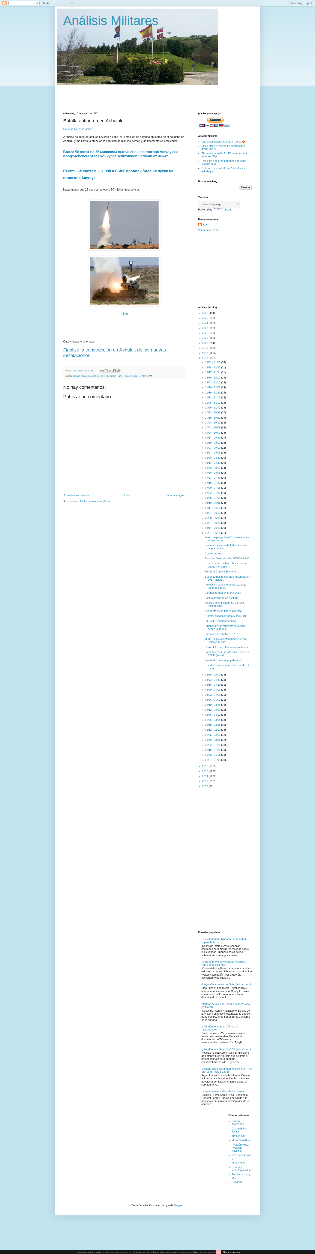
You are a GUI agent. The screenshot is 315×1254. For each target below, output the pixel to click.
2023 (205, 328)
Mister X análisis (241, 1140)
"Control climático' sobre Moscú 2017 (226, 615)
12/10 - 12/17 (213, 377)
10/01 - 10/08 (213, 427)
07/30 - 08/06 (213, 472)
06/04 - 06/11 (213, 512)
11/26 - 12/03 (213, 387)
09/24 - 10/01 (213, 432)
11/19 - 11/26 (213, 392)
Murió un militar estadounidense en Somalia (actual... (225, 641)
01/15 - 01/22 (213, 749)
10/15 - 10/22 (213, 417)
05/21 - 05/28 (213, 522)
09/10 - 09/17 (213, 442)
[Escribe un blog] (106, 371)
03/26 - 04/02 (213, 699)
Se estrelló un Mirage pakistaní (223, 660)
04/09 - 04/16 (213, 689)
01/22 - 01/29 (213, 744)
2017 (205, 358)
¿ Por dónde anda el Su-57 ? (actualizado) (226, 1049)
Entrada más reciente (76, 495)
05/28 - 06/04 (213, 518)
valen (205, 224)
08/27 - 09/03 (213, 452)
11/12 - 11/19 (213, 397)
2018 (205, 353)
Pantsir (127, 376)
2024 (205, 322)
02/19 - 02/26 (213, 724)
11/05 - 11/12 (213, 402)
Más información (231, 1252)
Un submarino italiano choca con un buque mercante (226, 565)
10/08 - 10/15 (213, 422)
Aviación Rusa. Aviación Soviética (240, 1147)
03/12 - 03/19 (213, 709)
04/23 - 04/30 (213, 679)
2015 (205, 771)
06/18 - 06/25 (213, 502)
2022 (205, 333)
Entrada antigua (175, 495)
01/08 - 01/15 (213, 754)
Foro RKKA (238, 1162)
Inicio (127, 495)
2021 (205, 337)
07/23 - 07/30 (213, 477)
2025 (205, 318)
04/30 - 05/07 (213, 674)
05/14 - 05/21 (213, 527)
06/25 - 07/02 (213, 497)
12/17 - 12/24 (213, 372)
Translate (226, 209)
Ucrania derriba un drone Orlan (223, 592)
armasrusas (238, 1135)
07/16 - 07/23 (213, 482)
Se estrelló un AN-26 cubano (221, 571)
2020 (205, 343)
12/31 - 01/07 (213, 362)
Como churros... (214, 553)
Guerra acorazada (238, 1123)
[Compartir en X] (110, 371)
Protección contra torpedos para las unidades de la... (225, 586)
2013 (205, 781)
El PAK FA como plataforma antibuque (227, 647)
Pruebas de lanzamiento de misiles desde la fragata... (225, 628)
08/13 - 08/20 (213, 462)
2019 (205, 348)
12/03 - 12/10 (213, 382)
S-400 (143, 376)
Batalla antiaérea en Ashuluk (221, 597)
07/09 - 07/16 (213, 487)
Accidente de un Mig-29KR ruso (223, 611)
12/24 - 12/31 (213, 367)
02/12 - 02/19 (213, 729)
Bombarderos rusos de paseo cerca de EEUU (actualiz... (227, 654)
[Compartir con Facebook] (114, 371)
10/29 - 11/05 (213, 407)
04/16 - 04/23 (213, 684)
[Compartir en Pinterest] (118, 371)
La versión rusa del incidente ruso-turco (224, 1091)
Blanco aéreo (80, 376)
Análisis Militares (110, 21)
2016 (205, 766)
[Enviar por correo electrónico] (102, 371)
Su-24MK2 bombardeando (220, 621)
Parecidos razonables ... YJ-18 (222, 634)
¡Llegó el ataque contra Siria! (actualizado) (226, 984)
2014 (205, 776)
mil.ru (124, 313)
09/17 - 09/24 (213, 437)
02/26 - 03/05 (213, 719)
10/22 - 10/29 (213, 412)
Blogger (178, 1205)
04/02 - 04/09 (213, 694)
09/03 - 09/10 (213, 447)
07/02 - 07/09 (213, 492)
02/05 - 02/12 (213, 734)
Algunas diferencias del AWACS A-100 (227, 558)
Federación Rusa (113, 376)
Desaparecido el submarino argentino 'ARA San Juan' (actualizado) (226, 1070)
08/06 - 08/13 (213, 467)
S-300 (135, 376)
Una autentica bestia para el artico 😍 (223, 141)
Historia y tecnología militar (242, 1169)
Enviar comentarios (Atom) (95, 501)
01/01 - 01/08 (213, 759)
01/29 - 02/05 (213, 739)
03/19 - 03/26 (213, 704)
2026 (205, 313)
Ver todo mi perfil (208, 230)
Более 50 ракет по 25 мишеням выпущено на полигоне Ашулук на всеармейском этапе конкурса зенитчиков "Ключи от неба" (120, 154)
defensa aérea (95, 376)
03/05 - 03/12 (213, 714)
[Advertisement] (167, 95)
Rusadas (237, 1181)
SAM (149, 376)
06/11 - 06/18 (213, 507)
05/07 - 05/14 (213, 533)
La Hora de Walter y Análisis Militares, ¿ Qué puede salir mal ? (224, 963)
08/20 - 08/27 (213, 457)
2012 (205, 786)
